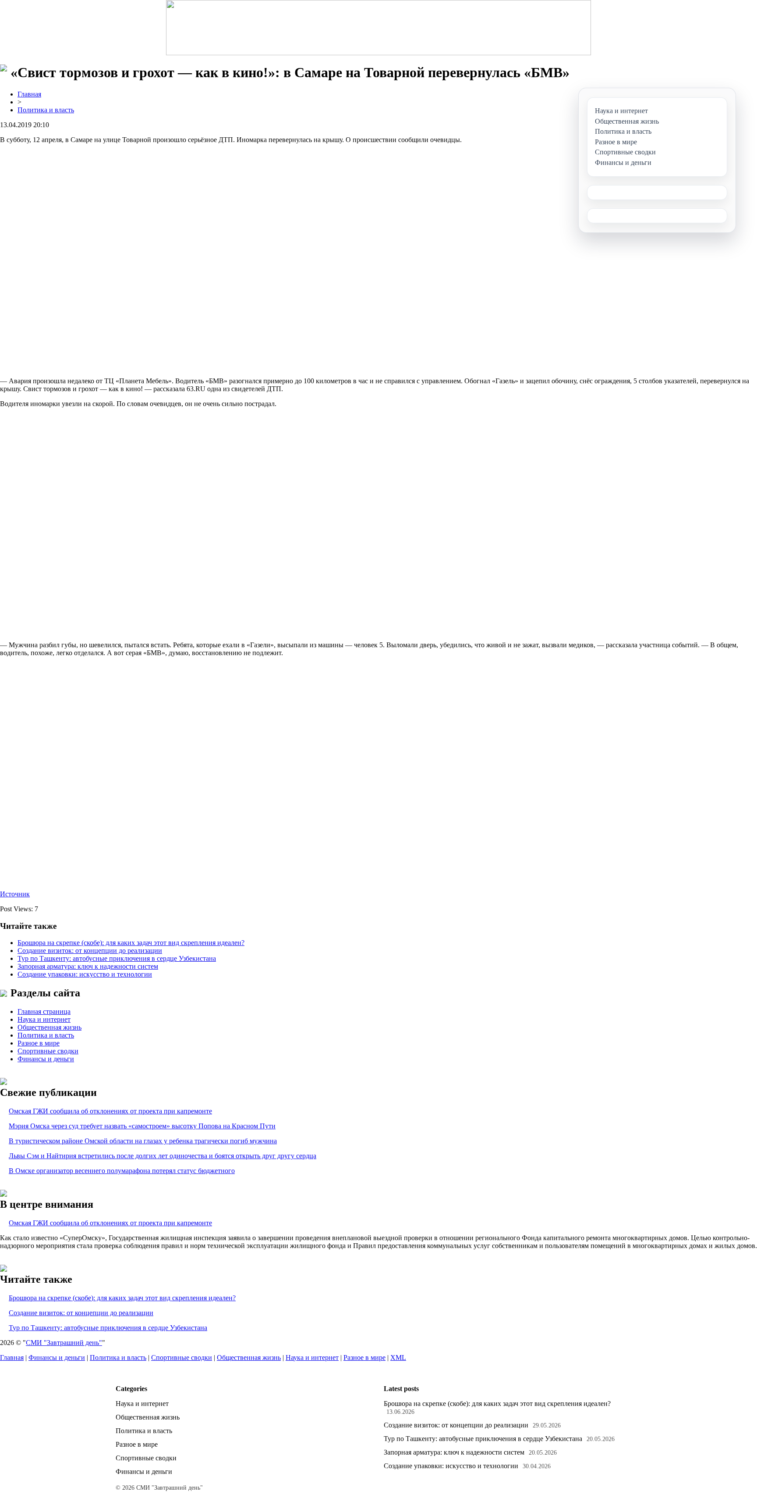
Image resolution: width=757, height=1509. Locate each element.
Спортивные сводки (48, 1051)
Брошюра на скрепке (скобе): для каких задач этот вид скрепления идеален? (131, 942)
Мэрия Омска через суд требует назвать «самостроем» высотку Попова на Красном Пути (142, 1126)
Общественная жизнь (49, 1027)
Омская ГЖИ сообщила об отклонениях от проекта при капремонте (110, 1111)
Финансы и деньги (46, 1059)
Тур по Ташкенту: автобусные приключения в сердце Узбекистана (117, 958)
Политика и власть (46, 110)
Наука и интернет (44, 1019)
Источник (15, 894)
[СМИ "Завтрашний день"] (378, 27)
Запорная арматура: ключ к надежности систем (88, 966)
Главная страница (44, 1011)
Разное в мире (39, 1043)
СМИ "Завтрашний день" (64, 1342)
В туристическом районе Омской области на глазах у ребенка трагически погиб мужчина (143, 1141)
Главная (29, 94)
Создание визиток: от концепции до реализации (90, 950)
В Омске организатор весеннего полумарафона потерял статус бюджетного (122, 1170)
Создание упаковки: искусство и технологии (85, 974)
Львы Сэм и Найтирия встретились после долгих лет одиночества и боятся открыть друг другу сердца (162, 1155)
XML (398, 1357)
